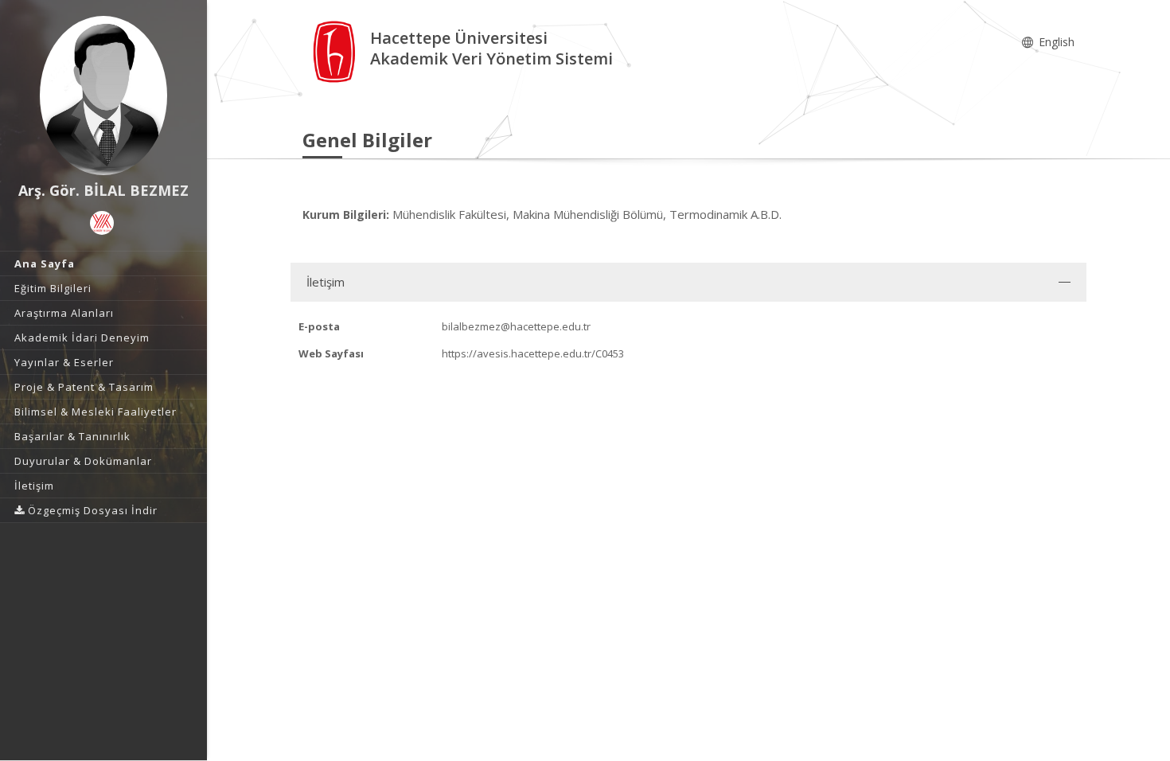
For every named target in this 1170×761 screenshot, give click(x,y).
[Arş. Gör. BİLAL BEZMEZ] (103, 95)
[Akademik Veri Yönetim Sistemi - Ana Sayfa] (336, 50)
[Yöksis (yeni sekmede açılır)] (102, 223)
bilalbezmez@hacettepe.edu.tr (516, 326)
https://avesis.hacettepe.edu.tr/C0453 (533, 353)
